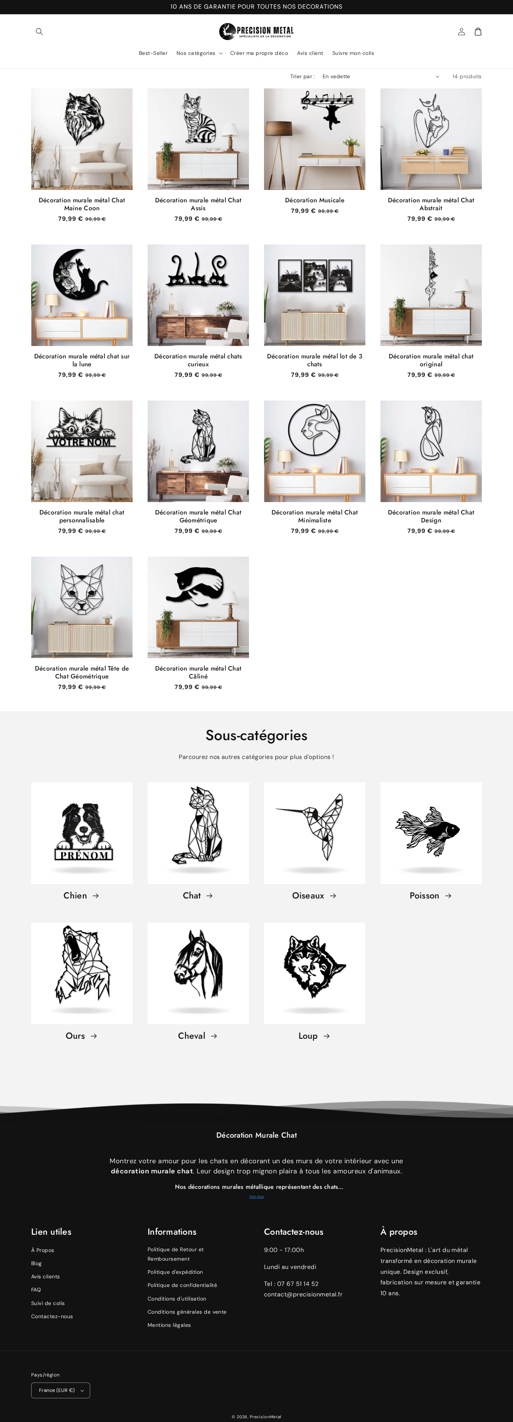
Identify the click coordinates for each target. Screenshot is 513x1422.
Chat (193, 895)
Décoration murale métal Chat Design (431, 516)
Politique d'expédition (175, 1272)
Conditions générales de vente (187, 1311)
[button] (39, 31)
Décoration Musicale (314, 200)
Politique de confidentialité (182, 1285)
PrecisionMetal (265, 1416)
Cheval (193, 1035)
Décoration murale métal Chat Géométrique (198, 516)
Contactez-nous (52, 1316)
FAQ (36, 1289)
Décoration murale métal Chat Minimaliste (315, 516)
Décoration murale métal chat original (431, 360)
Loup (310, 1035)
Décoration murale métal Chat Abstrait (431, 204)
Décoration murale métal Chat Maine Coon (82, 204)
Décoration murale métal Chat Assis (198, 204)
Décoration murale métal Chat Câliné (198, 672)
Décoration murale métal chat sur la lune (82, 360)
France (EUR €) (57, 1390)
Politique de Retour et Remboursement (176, 1254)
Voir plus (256, 1196)
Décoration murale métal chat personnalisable (81, 516)
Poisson (426, 895)
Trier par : (302, 76)
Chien (76, 895)
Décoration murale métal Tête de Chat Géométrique (82, 672)
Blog (36, 1263)
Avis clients (45, 1276)
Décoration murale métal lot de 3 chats (314, 360)
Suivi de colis (48, 1303)
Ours (77, 1035)
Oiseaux (309, 895)
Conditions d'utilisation (177, 1298)
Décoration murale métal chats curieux (198, 360)
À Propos (42, 1250)
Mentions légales (169, 1325)
